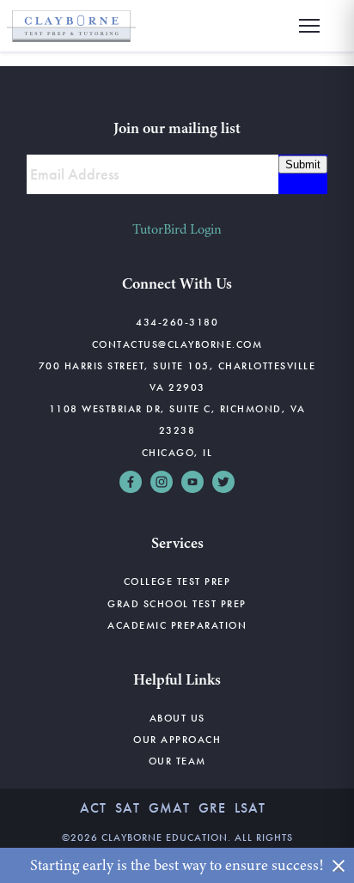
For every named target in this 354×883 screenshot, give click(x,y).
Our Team (177, 761)
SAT (127, 808)
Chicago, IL (177, 453)
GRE (212, 808)
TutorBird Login (177, 229)
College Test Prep (177, 581)
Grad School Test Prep (177, 604)
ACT (93, 808)
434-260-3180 (177, 322)
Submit (302, 164)
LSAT (250, 808)
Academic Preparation (177, 625)
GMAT (169, 808)
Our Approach (177, 739)
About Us (177, 718)
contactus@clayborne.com (177, 344)
